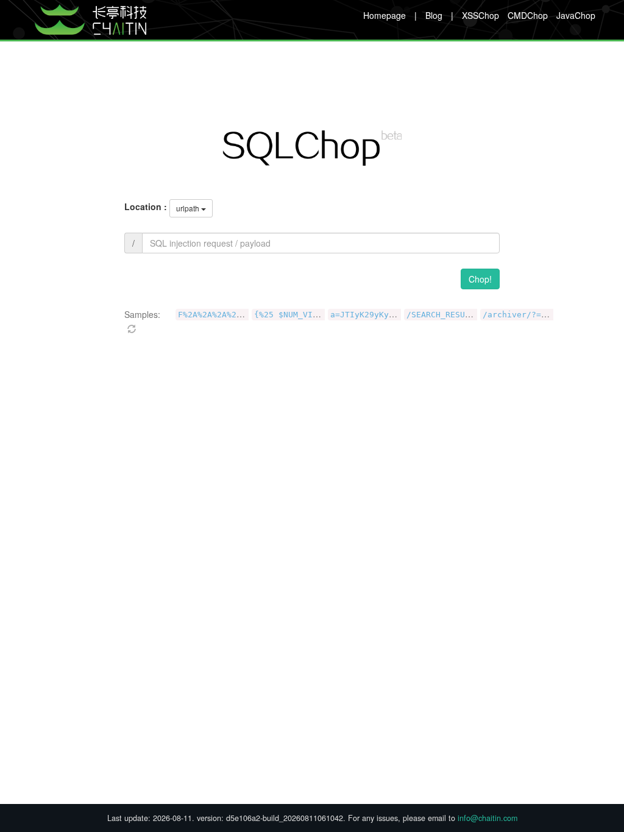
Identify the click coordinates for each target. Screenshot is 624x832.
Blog (433, 15)
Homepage (384, 15)
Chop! (480, 279)
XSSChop (480, 15)
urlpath (187, 208)
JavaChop (575, 15)
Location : (145, 206)
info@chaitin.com (487, 818)
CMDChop (528, 15)
